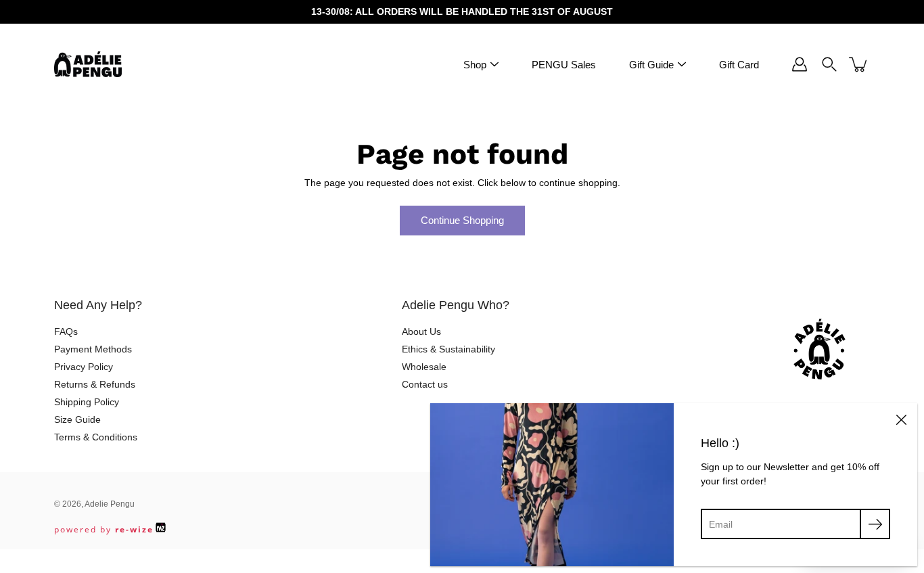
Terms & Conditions (95, 437)
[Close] (901, 419)
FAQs (66, 331)
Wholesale (424, 366)
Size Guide (77, 419)
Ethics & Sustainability (448, 349)
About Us (421, 331)
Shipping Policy (86, 401)
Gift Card (739, 64)
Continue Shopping (462, 220)
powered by (104, 529)
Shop (474, 64)
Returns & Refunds (94, 384)
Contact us (425, 384)
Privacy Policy (83, 366)
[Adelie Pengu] (88, 64)
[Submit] (875, 524)
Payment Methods (93, 349)
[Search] (829, 64)
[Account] (799, 64)
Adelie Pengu (110, 504)
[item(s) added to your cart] (859, 64)
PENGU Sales (564, 64)
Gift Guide (651, 64)
